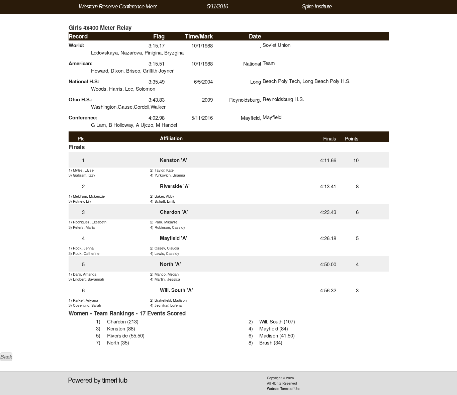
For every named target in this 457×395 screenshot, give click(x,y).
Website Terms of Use (283, 388)
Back (6, 357)
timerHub (114, 380)
